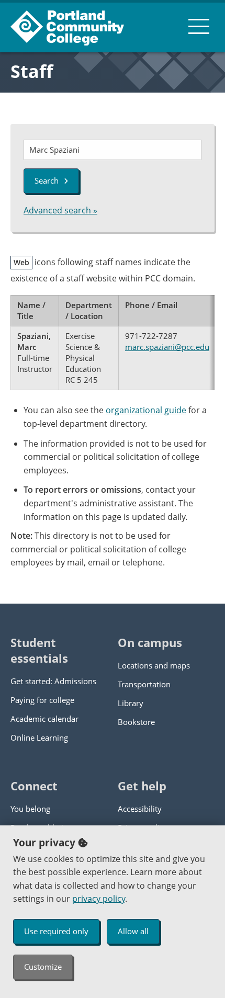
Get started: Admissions (53, 681)
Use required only (56, 931)
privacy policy (98, 898)
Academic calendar (44, 718)
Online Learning (39, 737)
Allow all (133, 931)
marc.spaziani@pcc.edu (167, 347)
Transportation (144, 684)
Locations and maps (154, 665)
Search (47, 180)
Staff (31, 71)
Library (130, 703)
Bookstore (136, 722)
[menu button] (198, 26)
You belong (30, 808)
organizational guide (146, 410)
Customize (43, 966)
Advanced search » (60, 210)
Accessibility (140, 808)
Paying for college (42, 700)
